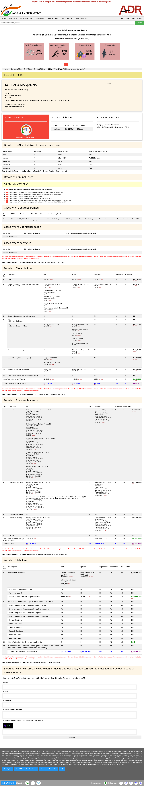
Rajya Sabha (40, 18)
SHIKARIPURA (39, 69)
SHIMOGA (27, 69)
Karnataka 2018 (16, 69)
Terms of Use (53, 769)
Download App (96, 783)
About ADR (125, 18)
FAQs (62, 769)
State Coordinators (31, 769)
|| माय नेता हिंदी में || (81, 18)
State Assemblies (26, 18)
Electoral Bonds (67, 18)
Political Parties (53, 18)
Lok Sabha (13, 18)
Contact (43, 769)
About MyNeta (137, 18)
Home (4, 18)
